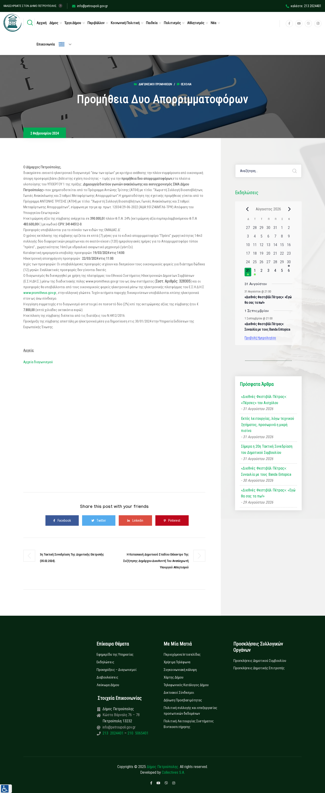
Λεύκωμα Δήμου (108, 685)
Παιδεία (152, 23)
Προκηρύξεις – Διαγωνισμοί (117, 670)
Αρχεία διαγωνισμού (38, 362)
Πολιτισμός (172, 23)
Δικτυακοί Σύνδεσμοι (179, 692)
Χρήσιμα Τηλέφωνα (177, 662)
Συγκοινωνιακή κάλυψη (180, 670)
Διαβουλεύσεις (107, 677)
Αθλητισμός (195, 23)
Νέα (213, 23)
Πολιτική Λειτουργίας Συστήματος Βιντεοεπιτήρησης (189, 724)
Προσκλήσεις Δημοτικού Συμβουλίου (259, 661)
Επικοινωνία (46, 44)
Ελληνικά (67, 44)
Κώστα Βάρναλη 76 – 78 (121, 715)
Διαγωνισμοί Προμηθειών (155, 84)
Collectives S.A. (173, 772)
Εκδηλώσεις (105, 662)
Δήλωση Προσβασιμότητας (183, 700)
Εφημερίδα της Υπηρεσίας (115, 654)
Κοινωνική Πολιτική (125, 23)
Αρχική (42, 23)
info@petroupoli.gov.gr (92, 6)
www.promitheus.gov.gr (39, 293)
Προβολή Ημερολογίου (260, 338)
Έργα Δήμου (73, 23)
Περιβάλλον (96, 23)
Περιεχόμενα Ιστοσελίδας (182, 654)
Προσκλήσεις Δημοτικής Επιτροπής (259, 668)
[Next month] (289, 209)
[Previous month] (247, 209)
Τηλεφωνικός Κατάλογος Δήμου (186, 685)
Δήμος (53, 23)
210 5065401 (137, 733)
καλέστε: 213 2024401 (306, 6)
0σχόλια (186, 84)
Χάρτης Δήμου (173, 677)
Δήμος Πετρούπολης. (163, 766)
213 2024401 (113, 733)
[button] (6, 788)
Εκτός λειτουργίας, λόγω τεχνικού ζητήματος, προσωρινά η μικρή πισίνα (267, 424)
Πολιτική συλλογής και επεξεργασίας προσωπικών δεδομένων (190, 711)
